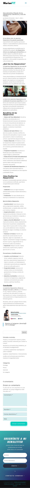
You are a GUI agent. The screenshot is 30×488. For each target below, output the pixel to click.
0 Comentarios (11, 20)
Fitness (5, 20)
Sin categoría (6, 372)
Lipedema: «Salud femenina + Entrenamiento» (15, 354)
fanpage (12, 325)
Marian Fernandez (10, 18)
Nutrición (5, 370)
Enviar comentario (18, 424)
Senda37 (15, 486)
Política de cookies (9, 484)
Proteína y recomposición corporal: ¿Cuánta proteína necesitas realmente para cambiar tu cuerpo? (15, 341)
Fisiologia (5, 365)
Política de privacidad (19, 482)
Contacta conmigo (14, 475)
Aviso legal (18, 484)
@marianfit (22, 323)
